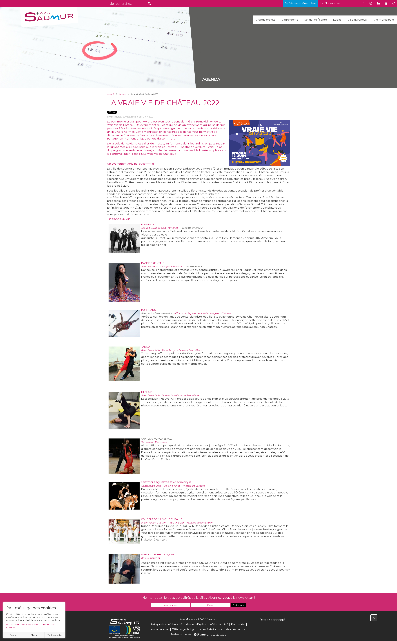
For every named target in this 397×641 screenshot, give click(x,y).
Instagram (282, 626)
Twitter (269, 626)
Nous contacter (159, 629)
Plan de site (238, 624)
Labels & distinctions (210, 629)
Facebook (262, 626)
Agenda (122, 94)
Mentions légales (195, 624)
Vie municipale (384, 19)
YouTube (276, 626)
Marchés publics (235, 629)
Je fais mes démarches (300, 3)
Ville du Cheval (358, 19)
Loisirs (337, 19)
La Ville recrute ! (330, 3)
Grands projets (265, 19)
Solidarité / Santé (315, 19)
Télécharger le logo (183, 629)
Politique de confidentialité (22, 624)
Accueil (110, 94)
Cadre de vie (290, 19)
